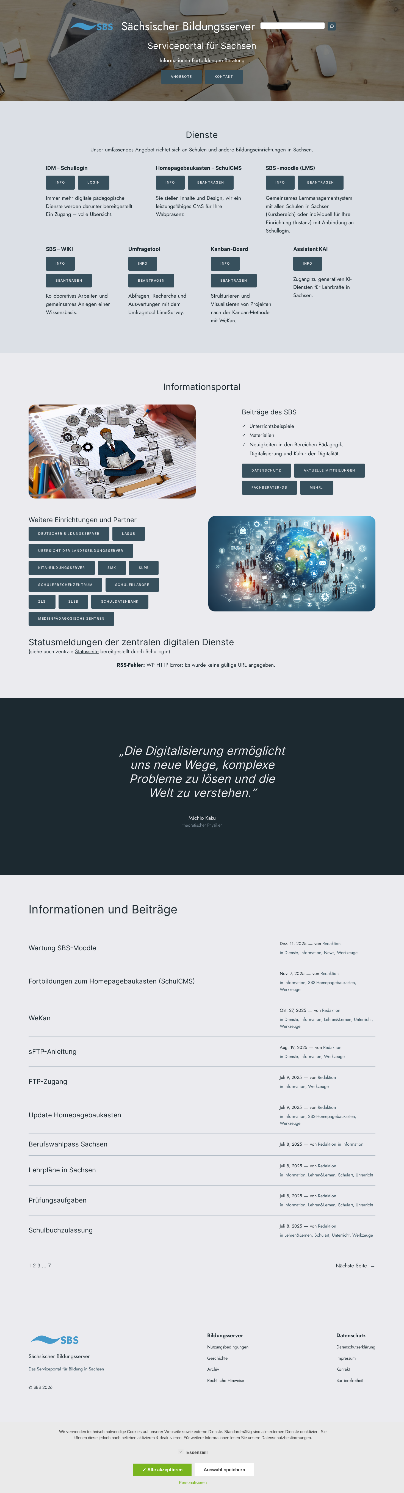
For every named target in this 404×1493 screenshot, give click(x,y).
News (329, 952)
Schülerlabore (132, 585)
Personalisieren (193, 1482)
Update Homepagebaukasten (75, 1115)
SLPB (144, 568)
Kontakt (224, 76)
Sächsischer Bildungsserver (188, 26)
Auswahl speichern (224, 1469)
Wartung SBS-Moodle (62, 948)
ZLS (42, 601)
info (60, 263)
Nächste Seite (355, 1265)
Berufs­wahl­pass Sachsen (68, 1144)
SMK (111, 568)
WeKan (40, 1018)
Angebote (181, 76)
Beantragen (210, 182)
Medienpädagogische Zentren (71, 618)
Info (60, 182)
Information (310, 952)
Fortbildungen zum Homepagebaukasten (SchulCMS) (112, 981)
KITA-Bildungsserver (61, 568)
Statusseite (87, 651)
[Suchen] (332, 26)
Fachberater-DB (269, 487)
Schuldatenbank (120, 601)
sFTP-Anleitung (53, 1051)
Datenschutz (266, 470)
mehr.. (317, 487)
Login (93, 182)
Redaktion (331, 943)
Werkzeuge (347, 952)
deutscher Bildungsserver (68, 533)
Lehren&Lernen (337, 1019)
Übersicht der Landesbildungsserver (80, 551)
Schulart (345, 1175)
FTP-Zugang (48, 1081)
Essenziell (196, 1452)
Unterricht (363, 1019)
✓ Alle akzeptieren (162, 1469)
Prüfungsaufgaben (58, 1200)
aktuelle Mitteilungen (329, 470)
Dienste (291, 952)
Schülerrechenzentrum (65, 585)
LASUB (128, 533)
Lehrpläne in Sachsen (62, 1170)
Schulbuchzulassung (61, 1230)
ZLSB (73, 601)
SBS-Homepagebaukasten (331, 982)
